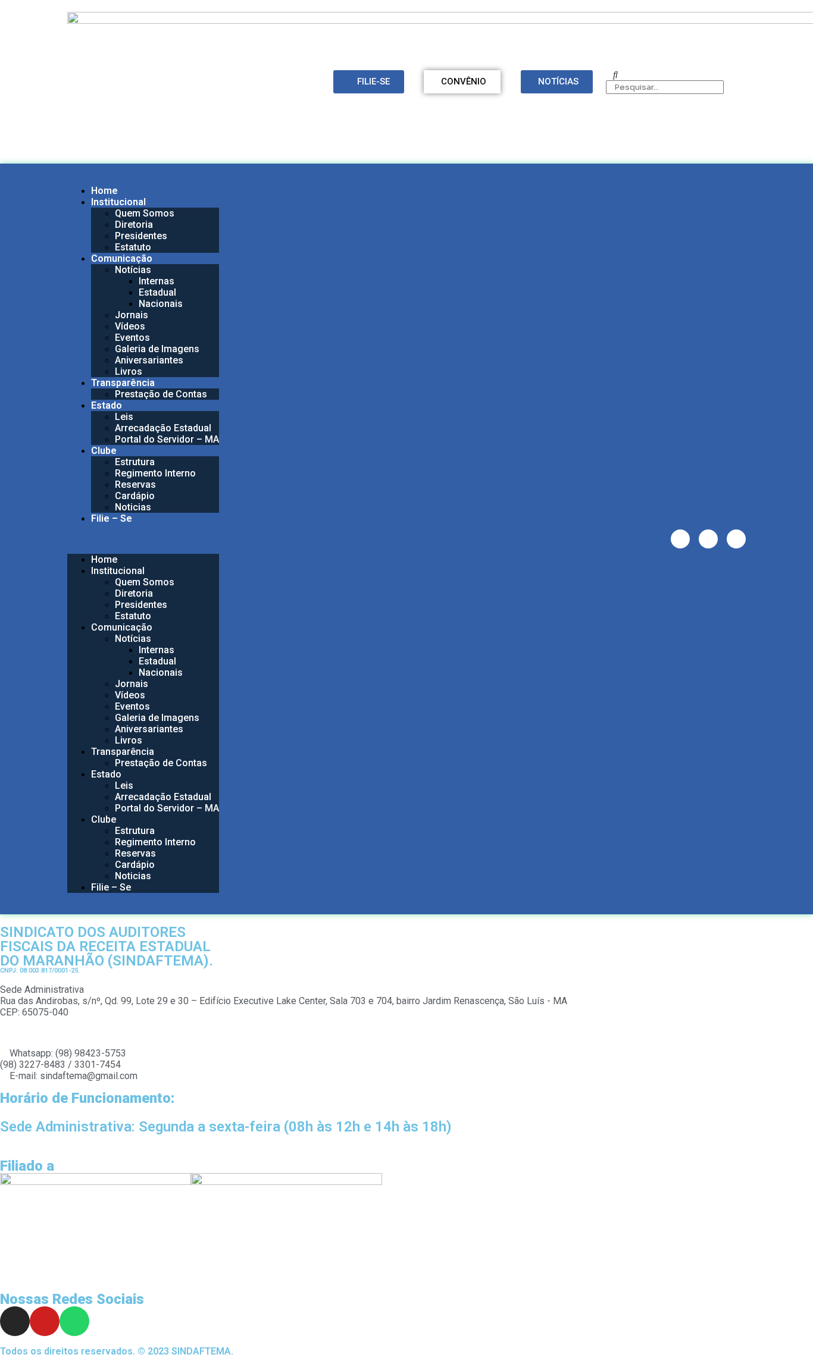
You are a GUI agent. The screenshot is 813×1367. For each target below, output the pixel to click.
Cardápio (135, 495)
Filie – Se (111, 518)
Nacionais (161, 303)
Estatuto (133, 247)
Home (104, 190)
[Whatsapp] (736, 538)
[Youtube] (708, 538)
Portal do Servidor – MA (167, 439)
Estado (106, 405)
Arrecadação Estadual (163, 428)
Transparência (123, 382)
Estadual (157, 292)
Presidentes (141, 236)
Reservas (135, 484)
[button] (143, 539)
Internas (156, 281)
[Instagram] (680, 538)
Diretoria (134, 224)
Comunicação (121, 258)
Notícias (133, 269)
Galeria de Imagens (157, 349)
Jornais (131, 315)
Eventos (132, 337)
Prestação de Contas (161, 394)
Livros (128, 371)
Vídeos (130, 326)
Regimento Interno (155, 473)
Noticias (133, 507)
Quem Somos (144, 213)
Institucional (118, 202)
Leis (124, 416)
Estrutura (135, 462)
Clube (104, 450)
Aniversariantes (149, 360)
